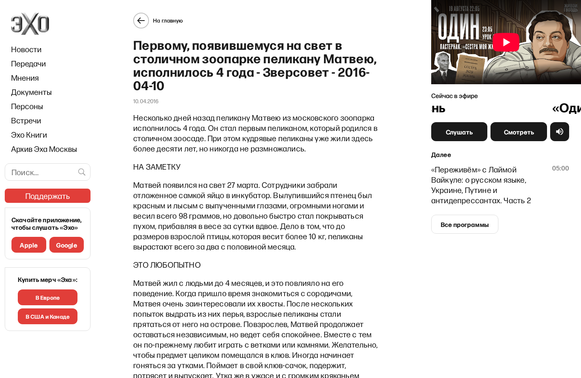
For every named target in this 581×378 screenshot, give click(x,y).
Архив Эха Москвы (44, 149)
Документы (31, 92)
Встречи (26, 120)
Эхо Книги (29, 134)
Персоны (27, 106)
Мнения (25, 77)
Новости (26, 49)
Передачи (28, 63)
